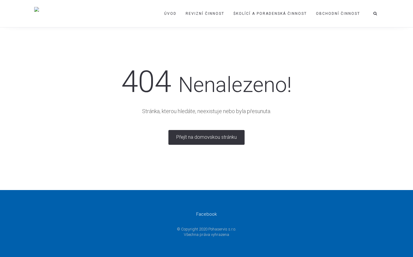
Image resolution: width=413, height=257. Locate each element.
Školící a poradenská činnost (270, 13)
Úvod (170, 13)
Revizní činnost (205, 13)
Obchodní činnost (338, 13)
